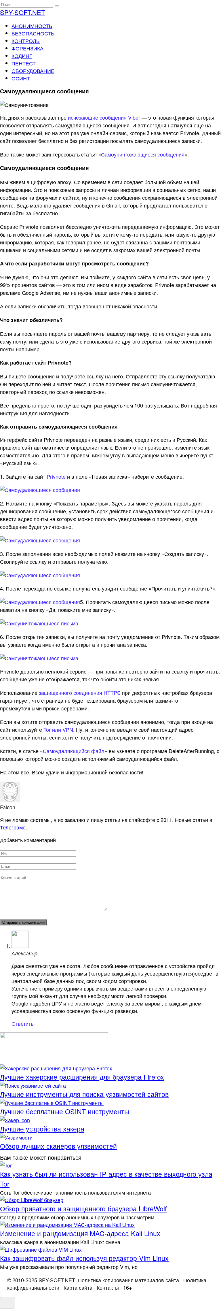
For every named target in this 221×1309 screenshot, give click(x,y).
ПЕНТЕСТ (24, 63)
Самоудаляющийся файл (73, 751)
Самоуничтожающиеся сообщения (142, 154)
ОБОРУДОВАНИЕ (33, 70)
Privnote (56, 476)
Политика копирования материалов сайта (128, 1280)
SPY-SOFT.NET (22, 12)
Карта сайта (78, 1287)
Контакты (108, 1287)
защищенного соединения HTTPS (80, 692)
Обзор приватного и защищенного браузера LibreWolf (83, 1208)
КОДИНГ (22, 55)
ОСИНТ (21, 78)
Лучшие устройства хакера (42, 1128)
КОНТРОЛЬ (26, 40)
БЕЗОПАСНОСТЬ (33, 33)
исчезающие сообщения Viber (104, 117)
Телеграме (13, 827)
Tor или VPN (58, 729)
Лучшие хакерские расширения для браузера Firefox (82, 1077)
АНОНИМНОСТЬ (32, 25)
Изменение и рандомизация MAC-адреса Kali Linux (80, 1233)
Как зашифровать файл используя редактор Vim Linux (84, 1258)
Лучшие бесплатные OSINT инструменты (64, 1111)
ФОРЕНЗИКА (27, 48)
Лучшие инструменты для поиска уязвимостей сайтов (84, 1094)
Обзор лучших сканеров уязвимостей (58, 1146)
